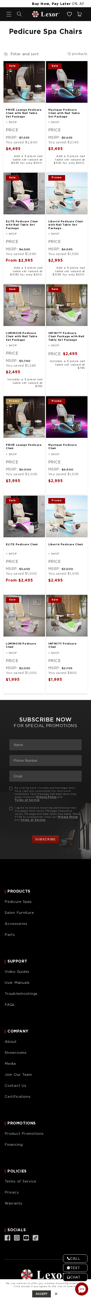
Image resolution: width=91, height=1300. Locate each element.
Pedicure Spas (18, 902)
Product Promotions (24, 1134)
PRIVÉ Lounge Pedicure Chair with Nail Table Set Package (24, 113)
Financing (14, 1145)
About (11, 1042)
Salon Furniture (19, 913)
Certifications (18, 1097)
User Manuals (17, 983)
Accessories (16, 924)
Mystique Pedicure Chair (62, 446)
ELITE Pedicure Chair (22, 544)
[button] (19, 14)
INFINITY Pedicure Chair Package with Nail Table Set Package (66, 336)
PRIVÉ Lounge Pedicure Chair (24, 446)
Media (10, 1064)
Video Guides (17, 972)
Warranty (14, 1203)
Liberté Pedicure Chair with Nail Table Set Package (65, 225)
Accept (41, 1294)
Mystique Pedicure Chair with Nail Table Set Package (64, 113)
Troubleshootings (21, 994)
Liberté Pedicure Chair (65, 544)
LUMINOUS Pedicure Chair (21, 645)
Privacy (12, 1192)
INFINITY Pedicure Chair (62, 645)
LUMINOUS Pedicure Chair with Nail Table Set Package (22, 336)
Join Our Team (18, 1075)
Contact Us (15, 1086)
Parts (10, 935)
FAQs (10, 1005)
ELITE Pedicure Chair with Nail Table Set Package (22, 225)
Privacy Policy (46, 796)
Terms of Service (27, 799)
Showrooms (16, 1053)
